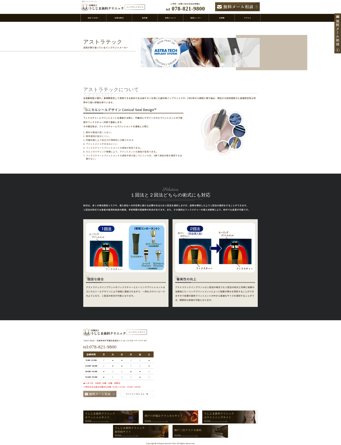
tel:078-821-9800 (100, 346)
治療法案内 (119, 18)
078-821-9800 (185, 9)
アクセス (247, 18)
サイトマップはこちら (136, 394)
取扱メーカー (196, 18)
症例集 (145, 18)
